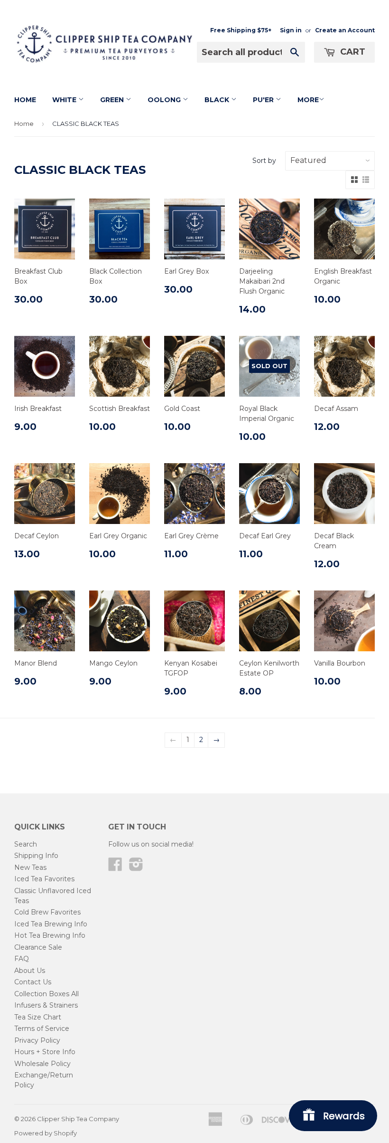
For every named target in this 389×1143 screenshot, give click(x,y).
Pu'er (264, 99)
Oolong (165, 99)
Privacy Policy (37, 1040)
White (65, 99)
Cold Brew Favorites (47, 912)
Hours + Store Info (44, 1052)
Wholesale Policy (42, 1063)
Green (113, 99)
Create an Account (345, 30)
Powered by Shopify (45, 1133)
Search (25, 844)
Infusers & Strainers (46, 1005)
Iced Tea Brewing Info (50, 924)
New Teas (30, 867)
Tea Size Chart (37, 1017)
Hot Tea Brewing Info (49, 935)
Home (25, 99)
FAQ (21, 958)
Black (217, 99)
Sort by (264, 160)
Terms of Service (41, 1028)
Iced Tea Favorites (44, 879)
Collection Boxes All (46, 994)
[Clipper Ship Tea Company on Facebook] (115, 867)
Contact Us (32, 982)
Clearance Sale (38, 947)
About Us (29, 970)
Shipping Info (36, 855)
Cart (351, 52)
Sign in (291, 30)
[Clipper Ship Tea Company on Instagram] (136, 867)
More (308, 99)
